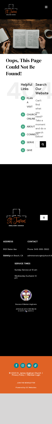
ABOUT (31, 126)
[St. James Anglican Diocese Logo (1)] (26, 289)
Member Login (33, 375)
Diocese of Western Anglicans (26, 304)
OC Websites (31, 387)
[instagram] (22, 365)
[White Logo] (16, 208)
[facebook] (16, 365)
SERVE (30, 142)
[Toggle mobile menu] (46, 7)
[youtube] (29, 365)
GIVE (29, 150)
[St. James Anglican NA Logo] (26, 308)
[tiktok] (35, 365)
